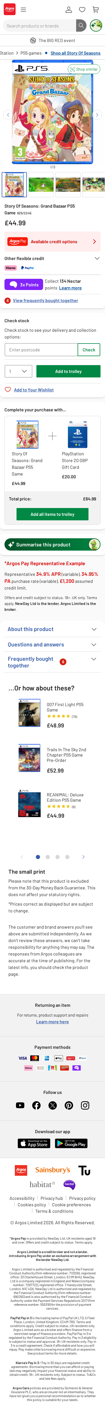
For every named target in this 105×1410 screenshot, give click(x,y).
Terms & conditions (54, 1211)
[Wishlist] (82, 10)
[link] (52, 299)
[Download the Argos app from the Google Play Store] (71, 1147)
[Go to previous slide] (8, 115)
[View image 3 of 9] (68, 184)
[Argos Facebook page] (36, 1105)
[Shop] (23, 10)
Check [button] (89, 349)
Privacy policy (82, 1198)
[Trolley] (95, 10)
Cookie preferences (71, 1204)
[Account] (68, 10)
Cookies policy (32, 1204)
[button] (84, 69)
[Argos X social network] (52, 1105)
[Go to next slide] (97, 115)
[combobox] (39, 25)
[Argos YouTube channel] (20, 1105)
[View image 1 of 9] (14, 185)
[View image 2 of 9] (41, 184)
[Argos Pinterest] (69, 1105)
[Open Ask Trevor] (96, 25)
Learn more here (52, 1021)
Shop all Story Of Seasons (76, 52)
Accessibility (22, 1198)
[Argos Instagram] (85, 1105)
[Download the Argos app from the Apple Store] (34, 1147)
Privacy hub (52, 1198)
